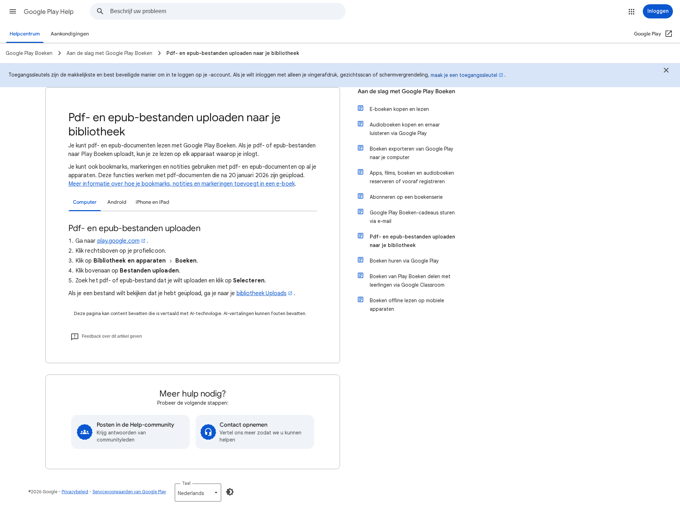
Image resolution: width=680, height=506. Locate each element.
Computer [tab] (85, 202)
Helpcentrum (25, 34)
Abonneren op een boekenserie (406, 197)
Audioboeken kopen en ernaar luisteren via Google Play (405, 129)
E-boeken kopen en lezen (399, 109)
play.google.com (118, 240)
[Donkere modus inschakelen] (229, 491)
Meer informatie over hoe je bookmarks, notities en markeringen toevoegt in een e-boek (181, 183)
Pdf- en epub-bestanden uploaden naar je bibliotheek (412, 241)
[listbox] (198, 492)
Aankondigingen (70, 34)
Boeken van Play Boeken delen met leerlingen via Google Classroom (410, 280)
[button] (12, 11)
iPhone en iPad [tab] (152, 202)
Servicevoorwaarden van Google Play (129, 491)
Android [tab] (116, 202)
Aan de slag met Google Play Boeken (406, 91)
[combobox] (227, 11)
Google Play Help (49, 12)
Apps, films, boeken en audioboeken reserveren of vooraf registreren (412, 177)
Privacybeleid (75, 491)
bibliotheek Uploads (262, 293)
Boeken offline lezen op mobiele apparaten (407, 304)
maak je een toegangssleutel (464, 75)
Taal (186, 483)
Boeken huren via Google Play (404, 261)
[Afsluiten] (666, 71)
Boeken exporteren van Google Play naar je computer (411, 153)
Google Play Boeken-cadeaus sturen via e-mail (412, 216)
